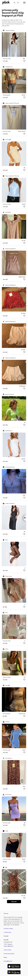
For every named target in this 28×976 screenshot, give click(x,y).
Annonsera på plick (9, 953)
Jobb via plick (7, 950)
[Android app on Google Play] (14, 972)
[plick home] (6, 3)
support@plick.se (8, 946)
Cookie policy (7, 932)
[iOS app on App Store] (14, 966)
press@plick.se (8, 961)
